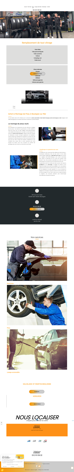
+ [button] (1, 422)
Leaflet (73, 420)
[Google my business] (39, 466)
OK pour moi (20, 466)
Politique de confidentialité (43, 469)
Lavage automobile (38, 6)
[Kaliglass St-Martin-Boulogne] (37, 440)
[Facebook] (36, 466)
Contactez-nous (37, 73)
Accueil (25, 6)
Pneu (33, 6)
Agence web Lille (39, 463)
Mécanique (44, 6)
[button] (2, 470)
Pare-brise (29, 6)
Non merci (5, 466)
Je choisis (12, 466)
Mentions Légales (33, 469)
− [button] (1, 424)
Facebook (36, 391)
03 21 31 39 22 (37, 10)
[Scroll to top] (72, 468)
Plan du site (27, 469)
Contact (48, 6)
